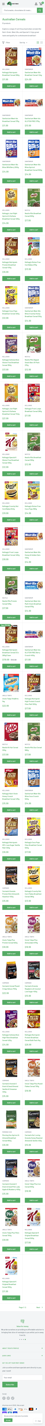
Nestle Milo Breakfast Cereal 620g (33, 214)
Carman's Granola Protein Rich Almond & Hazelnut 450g (10, 894)
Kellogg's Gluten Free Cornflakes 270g (33, 263)
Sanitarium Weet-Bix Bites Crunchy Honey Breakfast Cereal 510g (33, 313)
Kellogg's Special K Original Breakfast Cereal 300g (9, 1284)
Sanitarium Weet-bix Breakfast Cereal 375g (10, 119)
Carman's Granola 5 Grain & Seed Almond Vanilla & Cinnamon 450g (10, 1088)
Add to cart (11, 86)
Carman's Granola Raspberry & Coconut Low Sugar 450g (33, 989)
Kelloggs (5, 69)
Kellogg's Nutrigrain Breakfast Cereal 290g (10, 73)
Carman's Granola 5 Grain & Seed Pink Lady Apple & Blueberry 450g (11, 1186)
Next (38, 1307)
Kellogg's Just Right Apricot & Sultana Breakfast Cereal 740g (10, 411)
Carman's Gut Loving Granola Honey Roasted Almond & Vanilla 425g (33, 1138)
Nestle (27, 210)
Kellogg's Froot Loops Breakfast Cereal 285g (33, 410)
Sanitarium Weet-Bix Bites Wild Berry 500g (10, 165)
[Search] (40, 10)
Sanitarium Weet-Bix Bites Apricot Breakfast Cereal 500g (33, 167)
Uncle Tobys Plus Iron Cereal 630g (33, 1185)
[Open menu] (3, 4)
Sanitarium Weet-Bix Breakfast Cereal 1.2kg (33, 73)
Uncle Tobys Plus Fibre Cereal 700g (10, 1234)
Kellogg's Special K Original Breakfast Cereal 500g (32, 1235)
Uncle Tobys (7, 695)
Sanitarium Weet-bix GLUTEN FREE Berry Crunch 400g (32, 652)
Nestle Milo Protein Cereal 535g (9, 602)
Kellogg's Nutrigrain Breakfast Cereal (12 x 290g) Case (10, 652)
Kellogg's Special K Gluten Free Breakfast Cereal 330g (10, 460)
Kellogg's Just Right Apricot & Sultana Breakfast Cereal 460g (11, 216)
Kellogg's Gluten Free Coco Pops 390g (33, 507)
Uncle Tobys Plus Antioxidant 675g (31, 941)
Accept (8, 1420)
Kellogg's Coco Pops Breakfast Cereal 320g (10, 312)
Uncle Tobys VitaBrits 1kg (10, 700)
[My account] (36, 4)
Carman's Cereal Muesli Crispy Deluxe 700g (11, 987)
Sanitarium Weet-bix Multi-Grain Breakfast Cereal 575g (33, 604)
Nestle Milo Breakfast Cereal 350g (33, 458)
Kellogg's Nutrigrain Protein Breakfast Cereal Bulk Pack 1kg (32, 1037)
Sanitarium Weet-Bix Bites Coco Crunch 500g (33, 796)
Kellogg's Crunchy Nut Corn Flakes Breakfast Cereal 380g (33, 894)
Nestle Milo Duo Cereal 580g (33, 748)
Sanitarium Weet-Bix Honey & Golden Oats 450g (33, 555)
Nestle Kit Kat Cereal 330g (10, 748)
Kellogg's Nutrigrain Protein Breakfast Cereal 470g (9, 265)
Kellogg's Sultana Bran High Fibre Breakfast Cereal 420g (10, 1037)
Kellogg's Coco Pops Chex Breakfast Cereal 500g (33, 845)
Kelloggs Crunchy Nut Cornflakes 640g (10, 507)
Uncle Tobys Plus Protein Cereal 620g (9, 941)
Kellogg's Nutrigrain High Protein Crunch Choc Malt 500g (32, 701)
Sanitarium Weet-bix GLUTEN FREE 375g (32, 119)
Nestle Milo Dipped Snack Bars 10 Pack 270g (32, 362)
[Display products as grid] (38, 42)
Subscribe (10, 1384)
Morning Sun (7, 1132)
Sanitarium (29, 69)
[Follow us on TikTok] (12, 1398)
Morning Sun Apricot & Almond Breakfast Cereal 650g (10, 1138)
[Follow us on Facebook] (4, 1398)
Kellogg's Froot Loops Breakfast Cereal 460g (11, 553)
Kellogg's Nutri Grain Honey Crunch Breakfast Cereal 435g (10, 796)
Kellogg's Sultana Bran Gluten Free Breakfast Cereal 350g (10, 362)
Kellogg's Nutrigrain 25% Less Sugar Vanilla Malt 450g (11, 845)
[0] (40, 3)
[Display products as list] (42, 42)
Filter (8, 42)
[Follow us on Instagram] (8, 1398)
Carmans (5, 888)
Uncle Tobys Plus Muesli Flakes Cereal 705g (34, 1085)
